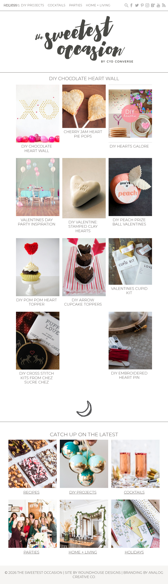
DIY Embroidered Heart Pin (129, 375)
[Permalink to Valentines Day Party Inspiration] (38, 187)
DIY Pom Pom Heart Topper (36, 302)
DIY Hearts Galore (129, 146)
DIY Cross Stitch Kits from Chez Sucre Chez (36, 377)
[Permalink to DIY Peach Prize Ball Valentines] (130, 187)
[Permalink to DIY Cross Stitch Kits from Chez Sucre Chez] (38, 340)
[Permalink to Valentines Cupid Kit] (130, 261)
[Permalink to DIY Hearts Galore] (130, 113)
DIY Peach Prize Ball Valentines (129, 222)
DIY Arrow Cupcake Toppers (83, 302)
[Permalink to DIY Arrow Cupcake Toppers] (84, 267)
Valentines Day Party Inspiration (36, 222)
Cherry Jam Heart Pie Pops (83, 134)
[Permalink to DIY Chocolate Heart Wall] (38, 113)
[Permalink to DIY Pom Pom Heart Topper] (38, 267)
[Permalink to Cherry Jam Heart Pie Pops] (84, 106)
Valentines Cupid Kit (129, 290)
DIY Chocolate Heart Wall (36, 148)
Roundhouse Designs (99, 573)
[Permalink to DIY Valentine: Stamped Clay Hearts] (84, 188)
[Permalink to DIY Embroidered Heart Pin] (130, 340)
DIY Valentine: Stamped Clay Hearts (83, 226)
